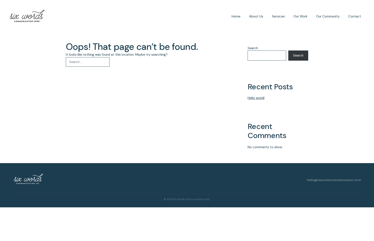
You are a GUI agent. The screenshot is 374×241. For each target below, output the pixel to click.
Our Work (300, 16)
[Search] (116, 62)
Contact (354, 16)
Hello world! (256, 98)
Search (253, 48)
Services (278, 16)
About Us (256, 16)
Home (236, 16)
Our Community (328, 16)
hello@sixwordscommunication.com (334, 180)
